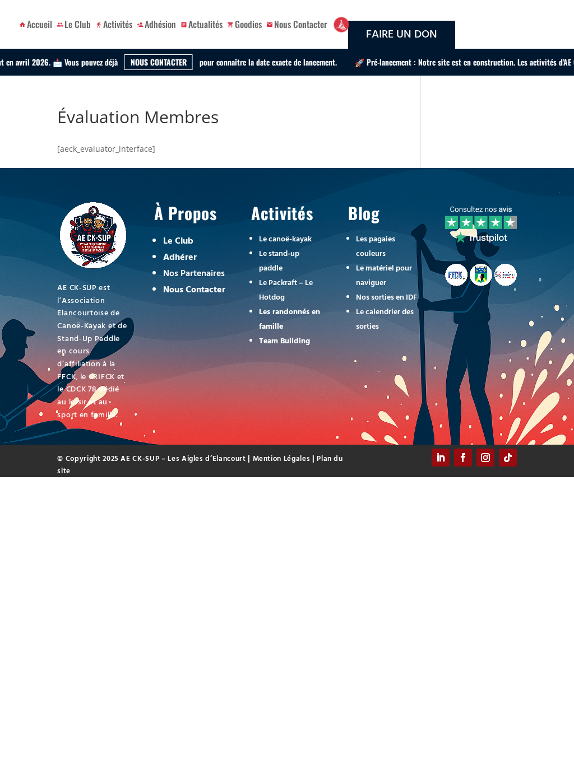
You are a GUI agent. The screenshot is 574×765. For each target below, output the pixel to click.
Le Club (77, 24)
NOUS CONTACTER (132, 62)
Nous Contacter (300, 24)
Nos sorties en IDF (386, 297)
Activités (117, 24)
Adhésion (160, 24)
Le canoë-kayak (285, 239)
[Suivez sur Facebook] (463, 458)
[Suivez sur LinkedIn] (441, 458)
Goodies (248, 24)
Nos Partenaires (194, 274)
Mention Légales (280, 459)
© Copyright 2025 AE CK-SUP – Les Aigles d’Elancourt (152, 459)
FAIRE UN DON (401, 35)
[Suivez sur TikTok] (508, 458)
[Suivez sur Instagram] (485, 458)
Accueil (39, 24)
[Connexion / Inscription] (341, 24)
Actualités (205, 24)
